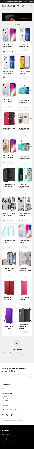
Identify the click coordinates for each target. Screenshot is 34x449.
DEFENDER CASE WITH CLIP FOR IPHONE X (23, 326)
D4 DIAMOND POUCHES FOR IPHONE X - (25, 270)
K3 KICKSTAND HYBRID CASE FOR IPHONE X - (24, 186)
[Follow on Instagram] (7, 415)
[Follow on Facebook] (3, 415)
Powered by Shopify (18, 420)
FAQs (3, 387)
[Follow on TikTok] (12, 415)
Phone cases (5, 400)
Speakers (4, 396)
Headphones (5, 398)
